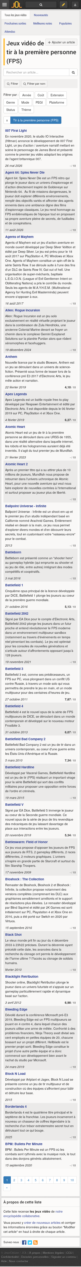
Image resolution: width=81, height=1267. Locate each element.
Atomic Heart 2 (16, 464)
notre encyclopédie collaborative (33, 1213)
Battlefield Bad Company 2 (25, 739)
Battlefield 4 (14, 706)
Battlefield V (14, 804)
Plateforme (56, 102)
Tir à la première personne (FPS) (36, 120)
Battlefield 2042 (16, 613)
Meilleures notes (42, 23)
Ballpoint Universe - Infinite (25, 506)
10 (72, 1180)
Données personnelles (35, 1257)
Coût (41, 95)
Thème (26, 109)
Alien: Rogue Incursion (22, 310)
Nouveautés (41, 15)
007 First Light (16, 130)
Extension (57, 95)
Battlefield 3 (14, 668)
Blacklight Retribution (21, 976)
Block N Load (15, 1073)
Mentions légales (53, 1253)
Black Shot (13, 934)
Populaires (65, 23)
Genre (10, 102)
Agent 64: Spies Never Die (24, 172)
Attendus (10, 31)
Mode (25, 102)
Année (26, 95)
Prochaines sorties (15, 23)
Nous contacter (18, 1261)
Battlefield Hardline (19, 767)
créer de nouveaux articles (42, 1222)
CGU (69, 1253)
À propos (34, 1253)
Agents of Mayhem (19, 236)
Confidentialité (10, 1257)
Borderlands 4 (16, 1106)
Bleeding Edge (16, 1009)
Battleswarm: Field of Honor (26, 842)
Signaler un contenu (63, 1257)
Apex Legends (16, 394)
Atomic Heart (15, 426)
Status (10, 109)
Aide (4, 1261)
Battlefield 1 (14, 585)
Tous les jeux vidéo (16, 15)
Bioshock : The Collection (24, 879)
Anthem (11, 356)
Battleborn (13, 552)
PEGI (39, 102)
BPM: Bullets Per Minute (23, 1143)
